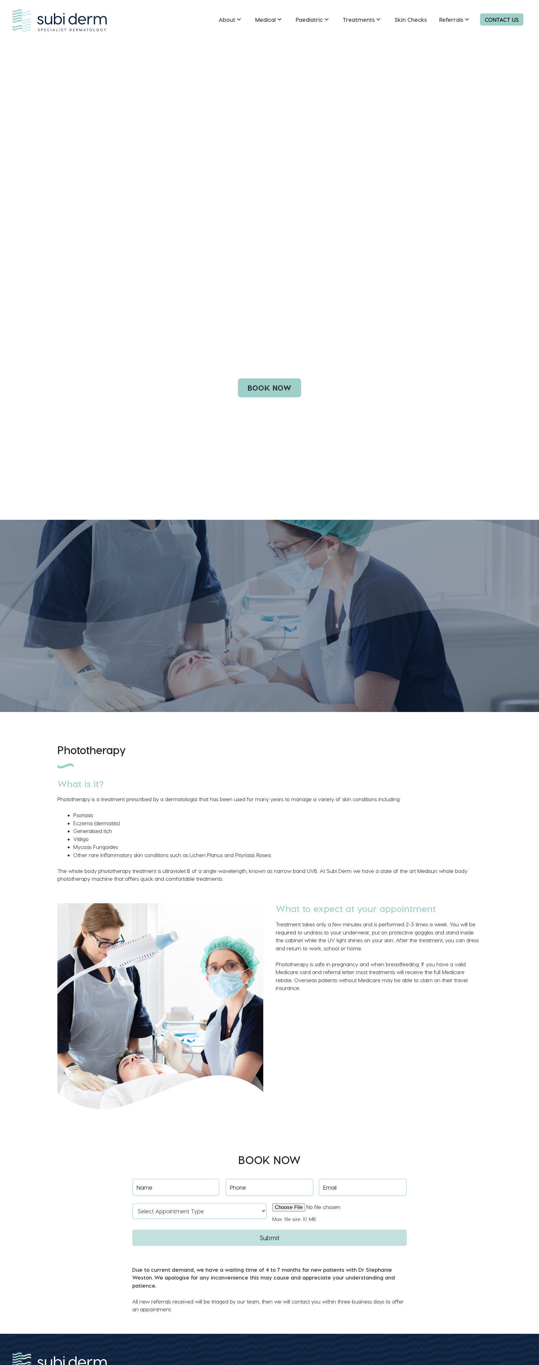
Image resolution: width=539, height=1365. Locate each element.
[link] (231, 19)
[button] (269, 387)
